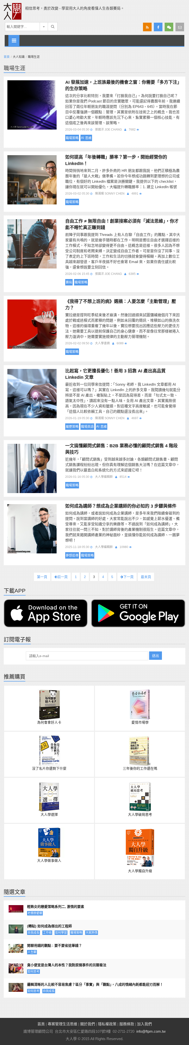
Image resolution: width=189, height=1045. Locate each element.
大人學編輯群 (104, 477)
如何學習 (61, 932)
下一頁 (128, 577)
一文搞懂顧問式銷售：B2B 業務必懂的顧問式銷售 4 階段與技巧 (121, 449)
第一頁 (42, 577)
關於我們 (87, 1024)
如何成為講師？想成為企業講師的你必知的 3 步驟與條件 (120, 506)
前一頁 (62, 577)
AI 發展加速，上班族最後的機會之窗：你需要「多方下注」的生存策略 (122, 85)
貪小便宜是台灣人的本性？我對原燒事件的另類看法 (66, 965)
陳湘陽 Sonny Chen (110, 193)
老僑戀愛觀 (35, 913)
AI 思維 (86, 138)
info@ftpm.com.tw (151, 1031)
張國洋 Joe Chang (108, 129)
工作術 (47, 932)
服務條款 (126, 1024)
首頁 (7, 57)
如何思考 (33, 971)
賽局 (69, 282)
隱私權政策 (107, 1024)
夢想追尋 (72, 555)
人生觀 (32, 952)
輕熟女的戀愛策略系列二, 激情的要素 (55, 907)
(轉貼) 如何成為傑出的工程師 (49, 926)
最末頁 (146, 577)
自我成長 (33, 932)
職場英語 (87, 426)
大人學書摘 (102, 343)
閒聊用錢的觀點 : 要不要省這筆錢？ (54, 945)
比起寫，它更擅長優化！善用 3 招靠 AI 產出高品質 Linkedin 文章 (115, 374)
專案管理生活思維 (62, 1024)
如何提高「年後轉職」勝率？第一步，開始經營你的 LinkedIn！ (116, 160)
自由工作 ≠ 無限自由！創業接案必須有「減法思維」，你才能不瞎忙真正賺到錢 (122, 224)
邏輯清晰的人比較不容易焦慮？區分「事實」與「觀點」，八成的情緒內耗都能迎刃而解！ (95, 984)
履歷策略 (72, 426)
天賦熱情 (91, 932)
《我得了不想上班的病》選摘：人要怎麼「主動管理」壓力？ (120, 304)
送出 (155, 656)
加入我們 (144, 1024)
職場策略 (72, 138)
